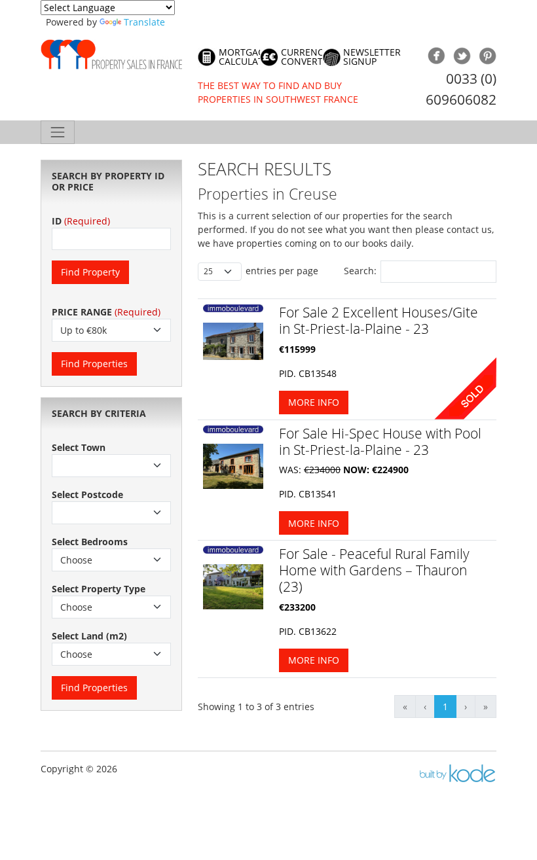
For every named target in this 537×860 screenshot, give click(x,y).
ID (57, 221)
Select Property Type (98, 588)
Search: (360, 270)
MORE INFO (313, 402)
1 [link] (445, 706)
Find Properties (94, 363)
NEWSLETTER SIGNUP (372, 57)
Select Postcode (87, 494)
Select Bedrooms (90, 541)
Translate (144, 22)
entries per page (282, 270)
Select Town (78, 447)
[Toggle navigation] (58, 132)
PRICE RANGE (82, 312)
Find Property (90, 272)
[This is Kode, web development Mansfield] (457, 773)
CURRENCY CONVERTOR (308, 57)
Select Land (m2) (89, 636)
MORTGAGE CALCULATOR (247, 57)
